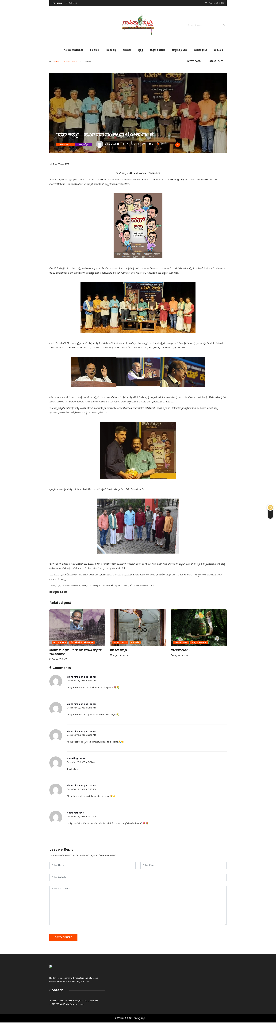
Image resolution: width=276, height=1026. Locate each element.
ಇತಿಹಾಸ (127, 50)
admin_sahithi (112, 144)
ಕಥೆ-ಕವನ (94, 50)
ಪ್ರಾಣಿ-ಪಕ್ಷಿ (111, 50)
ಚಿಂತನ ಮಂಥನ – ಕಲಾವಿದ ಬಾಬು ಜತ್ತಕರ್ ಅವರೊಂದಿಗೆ (75, 652)
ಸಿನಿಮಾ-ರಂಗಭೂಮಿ (73, 50)
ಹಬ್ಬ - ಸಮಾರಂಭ (199, 642)
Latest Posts (70, 62)
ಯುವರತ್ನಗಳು (200, 50)
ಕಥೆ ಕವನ (135, 642)
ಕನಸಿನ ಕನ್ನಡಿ (118, 650)
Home (56, 62)
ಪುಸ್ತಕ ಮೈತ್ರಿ (84, 144)
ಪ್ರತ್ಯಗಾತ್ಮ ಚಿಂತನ (179, 50)
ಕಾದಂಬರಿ (218, 50)
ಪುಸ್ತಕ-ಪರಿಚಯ (157, 50)
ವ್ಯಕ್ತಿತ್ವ (140, 50)
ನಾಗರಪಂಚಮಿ (71, 3)
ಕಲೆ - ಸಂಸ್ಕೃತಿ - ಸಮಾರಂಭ (81, 642)
